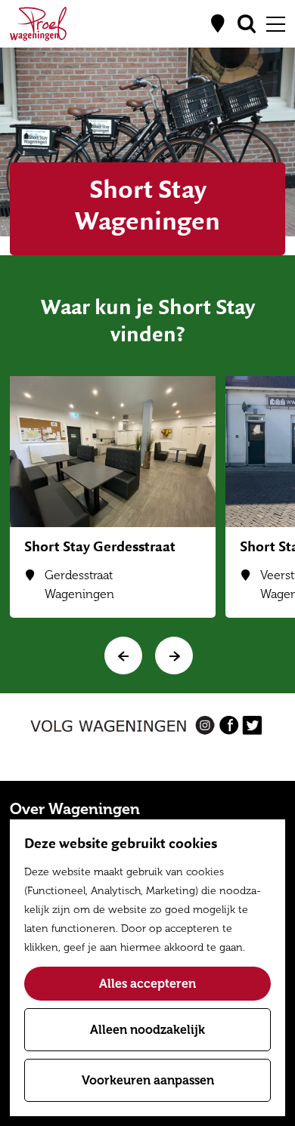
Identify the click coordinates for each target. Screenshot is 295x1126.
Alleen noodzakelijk (147, 1030)
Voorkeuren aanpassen (148, 1080)
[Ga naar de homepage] (38, 24)
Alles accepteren (147, 983)
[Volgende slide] (174, 655)
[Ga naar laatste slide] (123, 655)
